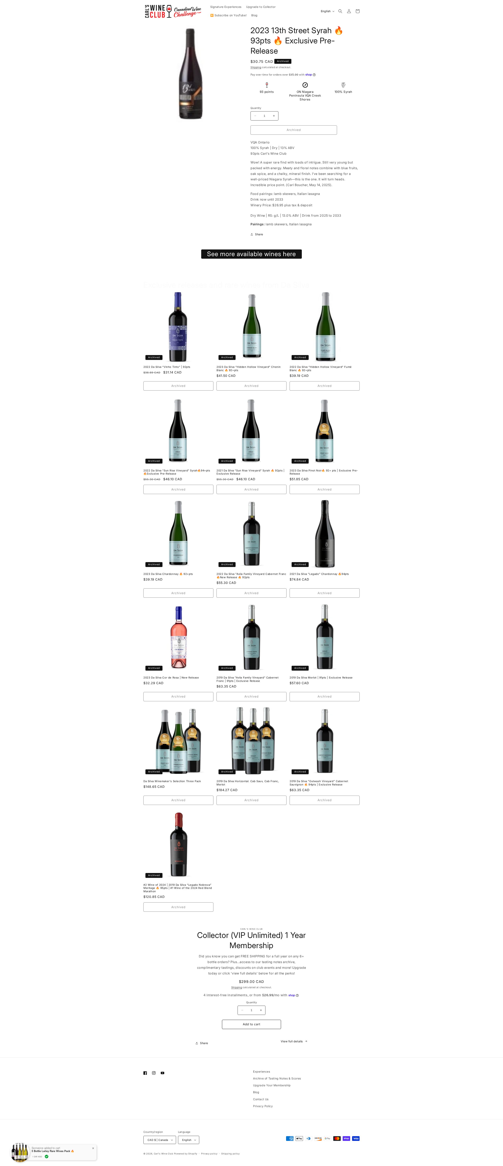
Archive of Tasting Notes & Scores (277, 1078)
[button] (340, 11)
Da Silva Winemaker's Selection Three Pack (172, 781)
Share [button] (259, 234)
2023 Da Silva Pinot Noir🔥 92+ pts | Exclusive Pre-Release (324, 472)
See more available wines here (251, 254)
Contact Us (261, 1099)
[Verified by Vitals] (46, 1156)
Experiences (261, 1071)
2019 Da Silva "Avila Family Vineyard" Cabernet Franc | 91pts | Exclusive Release (248, 679)
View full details (292, 1041)
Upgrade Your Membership (272, 1085)
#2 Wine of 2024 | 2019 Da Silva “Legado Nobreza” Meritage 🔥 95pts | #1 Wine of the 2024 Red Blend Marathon (177, 888)
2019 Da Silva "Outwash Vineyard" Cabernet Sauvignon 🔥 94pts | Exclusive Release (319, 783)
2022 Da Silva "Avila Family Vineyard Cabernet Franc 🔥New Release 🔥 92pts (251, 575)
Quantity (256, 108)
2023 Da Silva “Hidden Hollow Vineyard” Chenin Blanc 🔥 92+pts (249, 368)
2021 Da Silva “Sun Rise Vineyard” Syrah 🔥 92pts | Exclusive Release (250, 472)
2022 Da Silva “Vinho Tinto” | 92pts (166, 366)
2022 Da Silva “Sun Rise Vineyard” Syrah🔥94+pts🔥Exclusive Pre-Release (176, 472)
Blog (256, 1092)
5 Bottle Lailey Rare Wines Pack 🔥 (53, 1150)
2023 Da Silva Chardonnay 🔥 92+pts (168, 573)
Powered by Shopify (185, 1153)
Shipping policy (230, 1153)
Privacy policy (209, 1153)
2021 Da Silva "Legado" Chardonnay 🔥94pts (319, 573)
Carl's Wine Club (163, 1153)
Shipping (256, 67)
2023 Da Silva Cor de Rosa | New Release (171, 677)
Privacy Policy (263, 1106)
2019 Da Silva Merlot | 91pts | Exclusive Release (321, 677)
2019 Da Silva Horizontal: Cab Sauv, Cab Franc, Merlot (248, 783)
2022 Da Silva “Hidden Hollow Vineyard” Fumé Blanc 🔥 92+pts (321, 368)
